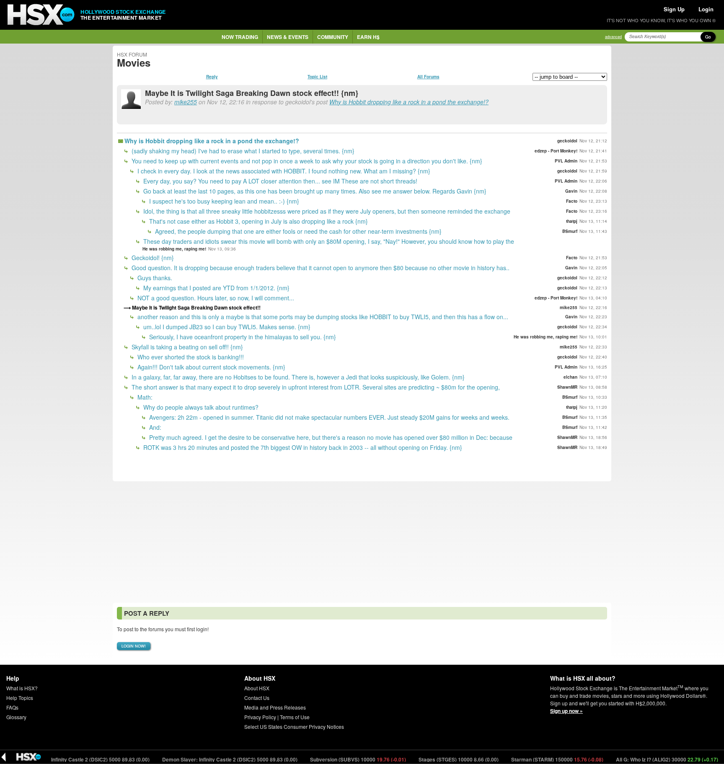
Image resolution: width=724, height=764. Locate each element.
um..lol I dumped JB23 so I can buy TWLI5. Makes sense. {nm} (226, 327)
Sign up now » (566, 711)
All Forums (428, 77)
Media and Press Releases (275, 707)
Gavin (571, 191)
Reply (212, 77)
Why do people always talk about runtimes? (200, 407)
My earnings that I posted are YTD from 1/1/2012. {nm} (216, 288)
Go (708, 37)
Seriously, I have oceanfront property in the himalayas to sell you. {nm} (241, 337)
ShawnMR (567, 387)
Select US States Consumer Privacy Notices (294, 726)
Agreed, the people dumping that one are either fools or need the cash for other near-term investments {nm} (297, 231)
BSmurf (569, 231)
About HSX (256, 688)
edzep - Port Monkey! (556, 151)
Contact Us (256, 697)
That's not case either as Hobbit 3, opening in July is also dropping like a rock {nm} (257, 221)
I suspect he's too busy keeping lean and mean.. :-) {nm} (223, 201)
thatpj (571, 221)
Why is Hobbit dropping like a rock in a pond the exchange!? (409, 102)
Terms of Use (295, 716)
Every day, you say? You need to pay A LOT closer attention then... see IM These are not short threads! (279, 181)
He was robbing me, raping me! (174, 249)
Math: (144, 397)
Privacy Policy (260, 716)
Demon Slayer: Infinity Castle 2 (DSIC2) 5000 (69, 759)
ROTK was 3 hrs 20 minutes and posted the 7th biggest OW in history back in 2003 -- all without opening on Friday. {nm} (302, 447)
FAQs (12, 707)
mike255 (185, 102)
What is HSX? (22, 688)
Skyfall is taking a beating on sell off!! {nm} (186, 347)
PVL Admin (566, 161)
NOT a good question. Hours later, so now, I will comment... (215, 298)
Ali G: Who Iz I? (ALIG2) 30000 (654, 759)
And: (154, 427)
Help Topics (19, 697)
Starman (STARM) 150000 (544, 759)
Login (706, 9)
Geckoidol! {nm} (152, 257)
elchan (570, 377)
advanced (613, 37)
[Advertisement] (362, 542)
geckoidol (567, 141)
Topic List (317, 77)
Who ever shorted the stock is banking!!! (190, 357)
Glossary (16, 716)
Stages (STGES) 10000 (445, 759)
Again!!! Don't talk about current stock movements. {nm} (210, 367)
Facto (571, 201)
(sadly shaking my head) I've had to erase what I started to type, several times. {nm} (242, 151)
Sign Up (674, 9)
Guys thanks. (154, 278)
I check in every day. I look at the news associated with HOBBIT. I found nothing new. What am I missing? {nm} (283, 171)
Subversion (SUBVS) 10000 (345, 759)
